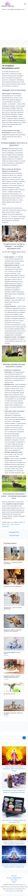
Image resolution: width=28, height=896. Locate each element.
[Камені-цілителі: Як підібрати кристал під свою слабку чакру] (14, 806)
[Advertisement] (14, 25)
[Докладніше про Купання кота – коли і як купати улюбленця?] (14, 598)
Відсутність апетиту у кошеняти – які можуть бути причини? (13, 630)
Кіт (4, 565)
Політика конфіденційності (14, 878)
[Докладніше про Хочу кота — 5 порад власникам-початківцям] (14, 553)
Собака (6, 655)
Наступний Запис (14, 535)
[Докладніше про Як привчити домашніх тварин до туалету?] (14, 705)
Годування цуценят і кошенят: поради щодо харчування (12, 676)
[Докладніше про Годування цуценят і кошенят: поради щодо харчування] (14, 666)
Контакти (14, 875)
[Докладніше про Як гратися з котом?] (14, 687)
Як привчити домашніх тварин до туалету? (13, 713)
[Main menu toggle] (25, 3)
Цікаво (14, 882)
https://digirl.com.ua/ (10, 890)
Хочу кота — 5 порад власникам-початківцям (13, 562)
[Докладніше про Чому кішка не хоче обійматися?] (14, 576)
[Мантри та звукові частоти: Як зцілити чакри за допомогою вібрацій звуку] (14, 832)
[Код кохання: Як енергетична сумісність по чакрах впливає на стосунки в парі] (14, 854)
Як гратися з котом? (9, 693)
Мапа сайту (14, 880)
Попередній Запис (14, 532)
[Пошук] (24, 737)
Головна (3, 9)
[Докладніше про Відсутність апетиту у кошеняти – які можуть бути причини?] (14, 621)
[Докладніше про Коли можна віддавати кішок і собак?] (14, 643)
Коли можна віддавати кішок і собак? (12, 653)
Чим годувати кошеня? (17, 522)
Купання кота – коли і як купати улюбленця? (12, 608)
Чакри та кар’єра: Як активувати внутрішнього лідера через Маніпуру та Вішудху (14, 768)
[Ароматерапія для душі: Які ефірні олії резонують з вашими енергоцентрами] (14, 781)
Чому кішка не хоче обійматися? (13, 586)
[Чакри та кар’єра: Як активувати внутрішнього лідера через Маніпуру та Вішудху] (14, 755)
